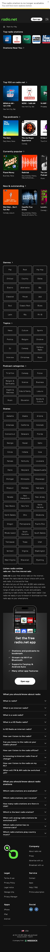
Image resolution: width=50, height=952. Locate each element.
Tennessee (10, 542)
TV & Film (10, 373)
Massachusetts (40, 470)
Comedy (25, 348)
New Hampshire (24, 497)
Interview (10, 357)
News (10, 330)
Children (40, 339)
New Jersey (40, 497)
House (25, 297)
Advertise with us (36, 861)
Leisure (40, 391)
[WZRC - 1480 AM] (17, 39)
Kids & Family (25, 391)
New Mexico (10, 506)
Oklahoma (40, 515)
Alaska (25, 416)
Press (31, 856)
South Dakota (39, 533)
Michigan (10, 479)
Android (7, 919)
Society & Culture (40, 400)
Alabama (10, 416)
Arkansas (10, 425)
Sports (40, 330)
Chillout (10, 279)
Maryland (25, 470)
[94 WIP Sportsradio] (27, 39)
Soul (10, 306)
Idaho (40, 443)
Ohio (25, 515)
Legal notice (9, 887)
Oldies (40, 279)
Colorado (40, 425)
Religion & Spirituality (10, 382)
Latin (10, 315)
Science (25, 382)
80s (40, 288)
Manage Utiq (9, 892)
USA (26, 931)
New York (25, 506)
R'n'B (40, 315)
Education (25, 400)
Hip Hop (40, 270)
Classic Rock (25, 306)
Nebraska (40, 488)
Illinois (10, 452)
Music (40, 357)
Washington (40, 551)
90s (25, 315)
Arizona (40, 416)
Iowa (40, 452)
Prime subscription (36, 892)
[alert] (25, 4)
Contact (32, 878)
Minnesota (25, 479)
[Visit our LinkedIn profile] (31, 909)
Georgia (10, 443)
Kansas (10, 461)
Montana (24, 488)
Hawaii (25, 443)
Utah (40, 542)
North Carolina (40, 506)
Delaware (25, 434)
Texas (25, 542)
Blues (40, 306)
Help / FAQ (33, 887)
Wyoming (40, 560)
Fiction (40, 373)
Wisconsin (25, 560)
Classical (10, 297)
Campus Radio (40, 348)
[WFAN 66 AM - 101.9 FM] (7, 39)
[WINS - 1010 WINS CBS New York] (36, 39)
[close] (48, 2)
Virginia (25, 551)
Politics (10, 339)
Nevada (10, 497)
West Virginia (10, 560)
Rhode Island (10, 533)
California (25, 425)
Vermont (10, 551)
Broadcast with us (36, 865)
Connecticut (10, 434)
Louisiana (40, 461)
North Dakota (10, 515)
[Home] (4, 27)
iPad (6, 914)
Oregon (10, 524)
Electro (10, 288)
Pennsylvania (25, 524)
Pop (10, 270)
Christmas (25, 357)
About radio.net (35, 851)
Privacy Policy (9, 883)
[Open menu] (46, 19)
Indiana (25, 452)
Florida (40, 434)
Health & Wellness (10, 391)
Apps (31, 883)
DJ (10, 348)
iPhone (6, 910)
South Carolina (25, 533)
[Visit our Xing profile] (36, 909)
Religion (25, 339)
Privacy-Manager (10, 897)
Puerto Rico (40, 524)
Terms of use (9, 878)
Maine (10, 470)
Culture (25, 330)
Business (40, 382)
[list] (25, 39)
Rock (25, 270)
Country (25, 279)
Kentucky (25, 461)
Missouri (10, 488)
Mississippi (39, 479)
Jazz (40, 297)
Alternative (25, 288)
